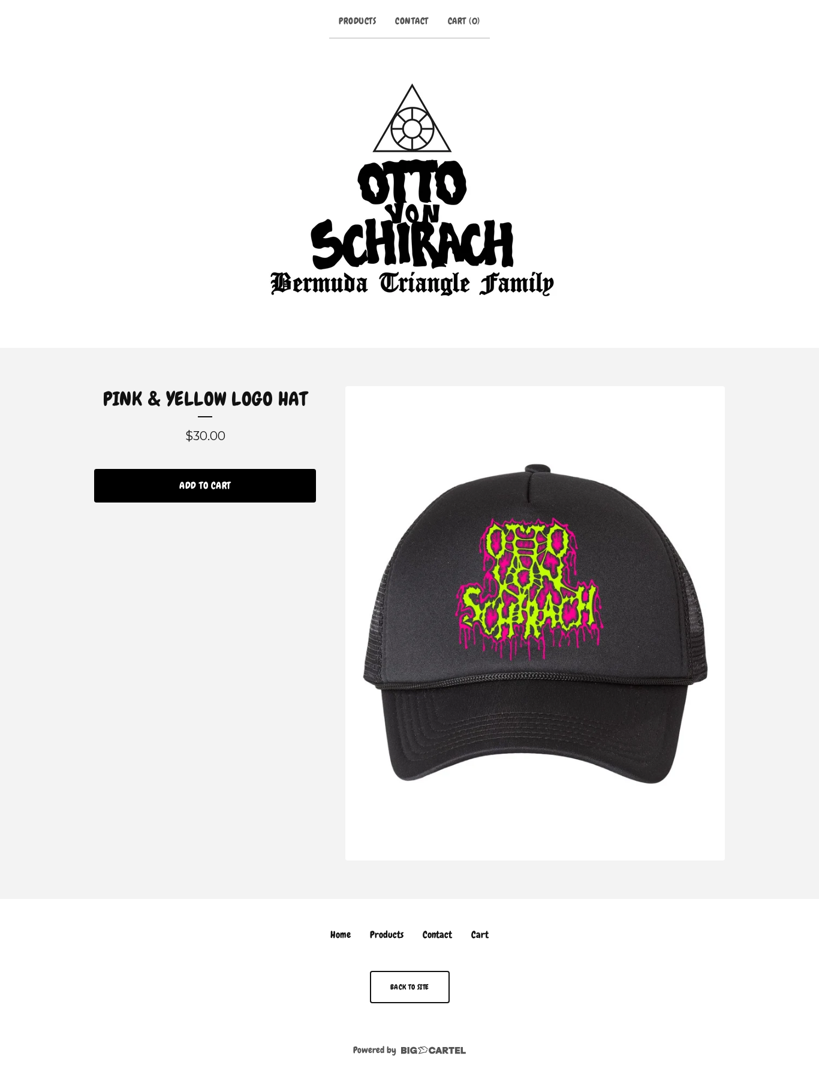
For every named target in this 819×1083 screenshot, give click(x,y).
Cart (480, 934)
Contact (412, 21)
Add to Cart (205, 485)
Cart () (464, 21)
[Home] (409, 191)
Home (340, 934)
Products (357, 21)
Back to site (409, 987)
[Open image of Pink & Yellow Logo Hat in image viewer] (535, 623)
